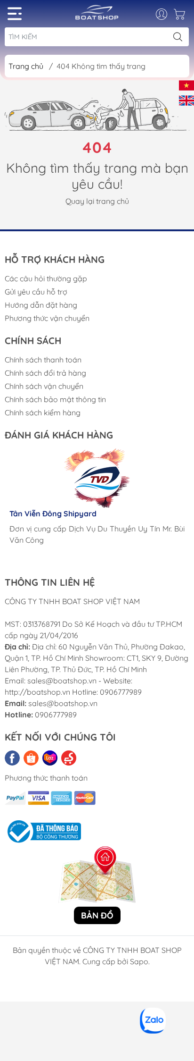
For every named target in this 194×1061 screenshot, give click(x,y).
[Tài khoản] (166, 14)
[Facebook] (12, 758)
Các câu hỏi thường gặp (46, 278)
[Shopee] (31, 758)
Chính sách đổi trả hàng (45, 373)
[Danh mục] (15, 14)
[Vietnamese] (186, 84)
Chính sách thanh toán (43, 359)
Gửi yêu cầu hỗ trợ (36, 291)
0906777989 (56, 714)
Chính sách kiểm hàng (43, 412)
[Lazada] (49, 758)
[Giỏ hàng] (180, 16)
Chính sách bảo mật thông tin (55, 399)
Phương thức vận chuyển (47, 318)
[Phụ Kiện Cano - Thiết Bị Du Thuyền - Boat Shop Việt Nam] (97, 16)
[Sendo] (68, 758)
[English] (186, 99)
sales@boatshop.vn (62, 703)
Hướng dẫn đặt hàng (41, 305)
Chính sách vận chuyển (44, 386)
